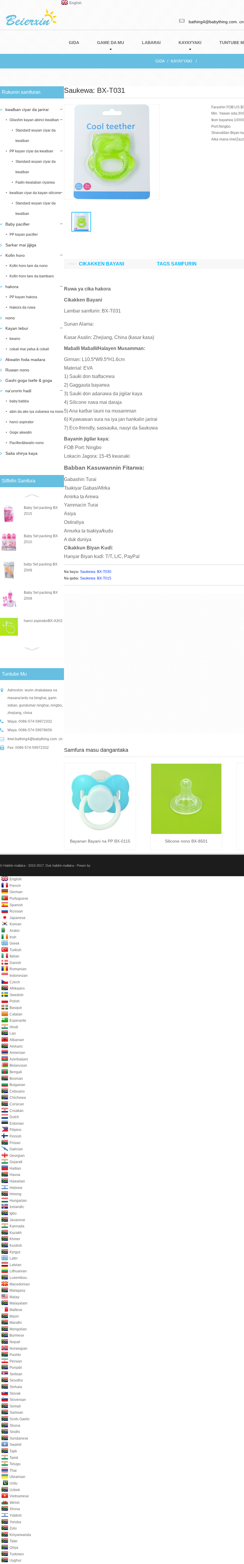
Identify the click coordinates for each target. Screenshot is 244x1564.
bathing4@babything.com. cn (38, 739)
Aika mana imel (223, 139)
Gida (160, 61)
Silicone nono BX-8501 (186, 841)
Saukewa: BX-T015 (95, 578)
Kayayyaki (181, 61)
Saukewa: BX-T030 (95, 572)
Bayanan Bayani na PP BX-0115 (100, 841)
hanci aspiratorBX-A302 (43, 621)
